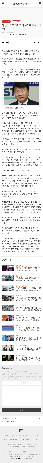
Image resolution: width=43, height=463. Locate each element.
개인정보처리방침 (24, 435)
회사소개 (7, 435)
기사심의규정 (28, 439)
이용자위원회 (34, 435)
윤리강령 (14, 435)
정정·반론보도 (18, 439)
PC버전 (21, 430)
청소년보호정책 (8, 439)
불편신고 (36, 439)
